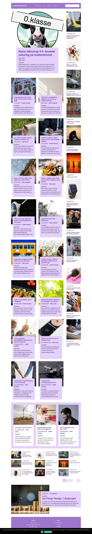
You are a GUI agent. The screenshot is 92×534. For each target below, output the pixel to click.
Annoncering (37, 5)
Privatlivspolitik (48, 531)
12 (78, 480)
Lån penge (44, 501)
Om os (43, 5)
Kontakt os (55, 5)
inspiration (21, 62)
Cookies (49, 5)
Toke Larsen (22, 60)
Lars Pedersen (53, 493)
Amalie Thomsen (25, 103)
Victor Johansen (53, 103)
